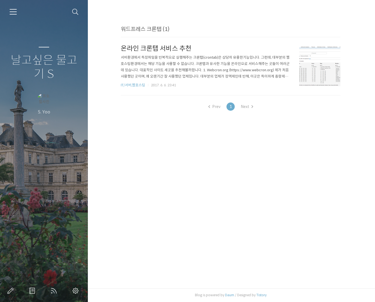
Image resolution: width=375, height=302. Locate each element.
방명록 (33, 290)
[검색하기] (75, 12)
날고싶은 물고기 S (44, 67)
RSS (54, 290)
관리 (76, 290)
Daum (229, 295)
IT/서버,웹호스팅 (133, 85)
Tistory (261, 295)
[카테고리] (13, 11)
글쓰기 (11, 290)
